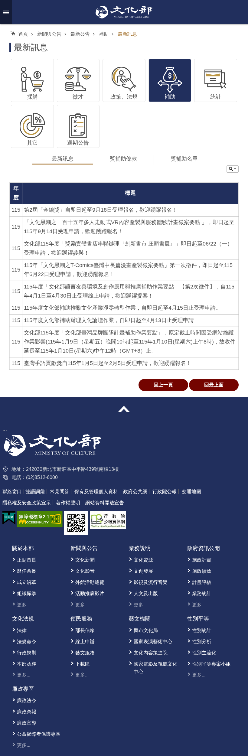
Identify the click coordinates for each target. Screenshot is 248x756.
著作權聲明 (68, 502)
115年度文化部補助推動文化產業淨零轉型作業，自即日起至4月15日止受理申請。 (122, 308)
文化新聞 (85, 559)
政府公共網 (135, 491)
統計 (215, 97)
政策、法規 (124, 97)
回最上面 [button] (214, 384)
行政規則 (26, 652)
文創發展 (143, 571)
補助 (104, 34)
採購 (32, 97)
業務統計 (201, 593)
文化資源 (143, 559)
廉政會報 (26, 711)
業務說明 (140, 548)
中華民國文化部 (124, 12)
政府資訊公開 (203, 548)
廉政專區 (23, 689)
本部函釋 (26, 663)
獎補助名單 (184, 159)
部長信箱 (85, 630)
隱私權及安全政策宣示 (26, 502)
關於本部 (23, 548)
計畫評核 (201, 582)
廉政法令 (26, 700)
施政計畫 (201, 559)
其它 (32, 143)
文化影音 (85, 571)
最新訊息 (127, 34)
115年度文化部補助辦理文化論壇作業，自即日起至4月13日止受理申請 (109, 320)
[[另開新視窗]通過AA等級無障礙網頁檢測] (40, 519)
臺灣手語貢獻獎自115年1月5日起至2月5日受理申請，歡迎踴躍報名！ (107, 363)
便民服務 (81, 619)
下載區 (82, 663)
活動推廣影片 (89, 593)
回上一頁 (163, 384)
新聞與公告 (49, 34)
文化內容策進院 (151, 652)
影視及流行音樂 (151, 582)
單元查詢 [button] (233, 169)
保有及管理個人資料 (96, 491)
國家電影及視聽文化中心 (155, 668)
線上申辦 (85, 641)
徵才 (78, 97)
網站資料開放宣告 (104, 502)
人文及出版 (146, 593)
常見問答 (59, 491)
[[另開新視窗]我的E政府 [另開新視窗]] (8, 518)
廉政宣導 (26, 722)
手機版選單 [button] (6, 12)
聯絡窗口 (12, 491)
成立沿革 (26, 582)
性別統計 (201, 630)
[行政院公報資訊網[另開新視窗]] (108, 520)
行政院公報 (164, 491)
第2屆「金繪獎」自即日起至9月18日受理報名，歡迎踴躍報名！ (101, 210)
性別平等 (198, 619)
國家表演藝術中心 (153, 641)
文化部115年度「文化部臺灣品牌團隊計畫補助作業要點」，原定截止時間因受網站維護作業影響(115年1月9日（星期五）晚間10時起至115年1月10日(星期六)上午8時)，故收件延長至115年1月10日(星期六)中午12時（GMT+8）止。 (130, 342)
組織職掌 (26, 593)
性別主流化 (204, 652)
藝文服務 (85, 652)
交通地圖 (191, 491)
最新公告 (80, 34)
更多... (23, 604)
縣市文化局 (146, 630)
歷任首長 (26, 571)
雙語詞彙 (35, 491)
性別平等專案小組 (211, 663)
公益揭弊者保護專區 (38, 734)
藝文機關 (140, 619)
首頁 (23, 34)
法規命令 (26, 641)
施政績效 (201, 571)
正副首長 (26, 559)
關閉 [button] (124, 409)
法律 (22, 630)
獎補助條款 (123, 159)
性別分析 (201, 641)
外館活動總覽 (89, 582)
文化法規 (23, 619)
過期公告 (78, 143)
